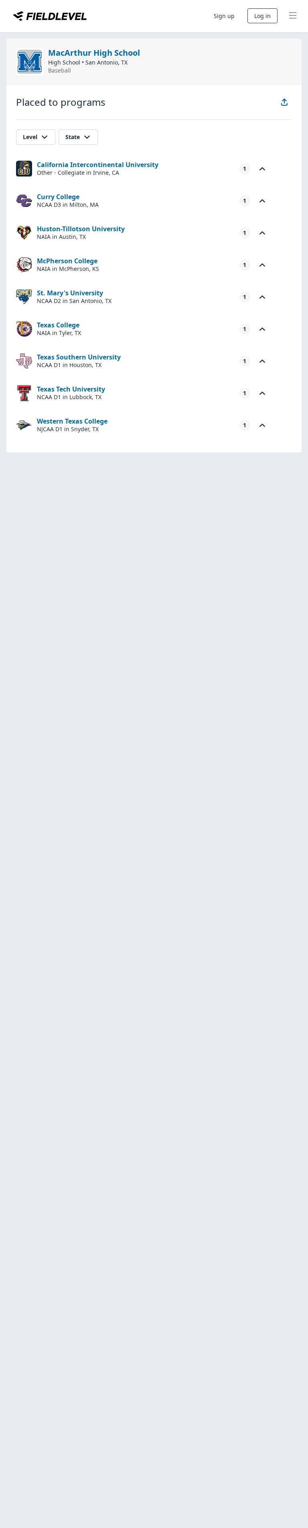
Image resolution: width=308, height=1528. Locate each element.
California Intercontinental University (97, 164)
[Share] (284, 102)
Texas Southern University (79, 357)
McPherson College (67, 260)
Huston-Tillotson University (81, 228)
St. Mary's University (70, 293)
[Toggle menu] (293, 16)
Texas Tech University (71, 389)
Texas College (58, 325)
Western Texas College (72, 421)
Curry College (58, 196)
